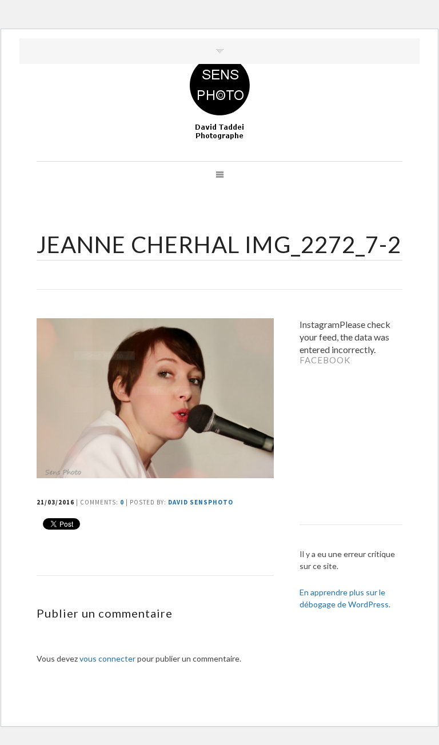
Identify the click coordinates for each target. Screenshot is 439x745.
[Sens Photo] (220, 98)
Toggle (220, 51)
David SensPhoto (200, 502)
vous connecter (107, 658)
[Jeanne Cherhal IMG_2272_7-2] (157, 474)
